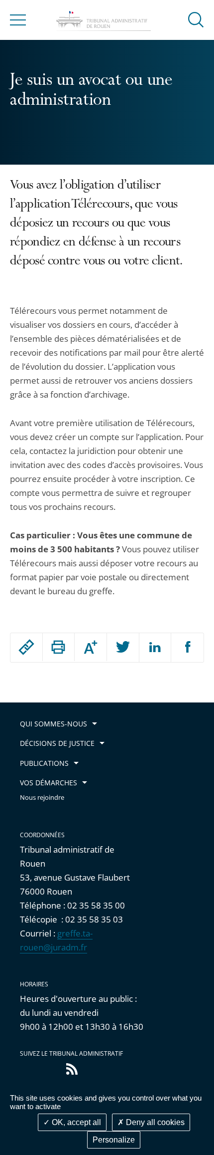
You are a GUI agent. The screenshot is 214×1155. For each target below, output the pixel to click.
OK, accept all (75, 1122)
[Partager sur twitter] (123, 647)
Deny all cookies (154, 1122)
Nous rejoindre (42, 797)
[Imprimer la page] (59, 647)
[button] (196, 19)
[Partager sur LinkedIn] (155, 647)
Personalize (114, 1140)
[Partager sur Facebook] (187, 647)
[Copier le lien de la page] (26, 647)
